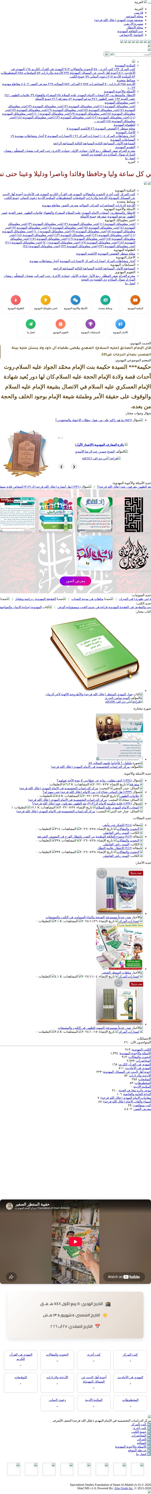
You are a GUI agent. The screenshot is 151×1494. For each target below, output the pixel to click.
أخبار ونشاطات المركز (117, 136)
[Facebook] (149, 42)
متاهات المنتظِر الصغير (116, 972)
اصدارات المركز (86, 136)
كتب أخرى (103, 69)
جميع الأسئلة (43, 98)
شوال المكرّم (116, 154)
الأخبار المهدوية (125, 132)
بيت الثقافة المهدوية (130, 31)
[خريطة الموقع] (121, 42)
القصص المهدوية (104, 128)
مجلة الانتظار (134, 27)
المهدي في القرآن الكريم (44, 69)
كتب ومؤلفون (142, 1105)
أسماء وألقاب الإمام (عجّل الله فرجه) (127, 1101)
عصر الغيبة (125, 98)
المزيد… (99, 121)
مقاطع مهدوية (51, 205)
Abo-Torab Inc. (124, 1488)
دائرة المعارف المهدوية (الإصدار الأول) (99, 444)
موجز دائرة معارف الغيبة (135, 1090)
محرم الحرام (126, 150)
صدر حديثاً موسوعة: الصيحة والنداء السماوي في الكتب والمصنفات (88, 917)
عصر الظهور (103, 98)
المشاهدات (82, 784)
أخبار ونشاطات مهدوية (27, 136)
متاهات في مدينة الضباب (135, 599)
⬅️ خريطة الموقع (139, 1450)
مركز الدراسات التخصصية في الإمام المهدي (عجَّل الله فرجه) (90, 766)
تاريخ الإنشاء (118, 784)
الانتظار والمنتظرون (120, 95)
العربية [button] (139, 2)
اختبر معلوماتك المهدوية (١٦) (86, 238)
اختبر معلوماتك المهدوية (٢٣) (79, 246)
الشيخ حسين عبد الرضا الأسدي (95, 451)
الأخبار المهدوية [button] (125, 257)
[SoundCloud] (129, 42)
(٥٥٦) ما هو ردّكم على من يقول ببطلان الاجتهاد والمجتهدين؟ (93, 420)
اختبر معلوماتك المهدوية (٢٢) (116, 246)
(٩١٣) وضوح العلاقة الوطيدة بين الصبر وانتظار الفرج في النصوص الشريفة (84, 836)
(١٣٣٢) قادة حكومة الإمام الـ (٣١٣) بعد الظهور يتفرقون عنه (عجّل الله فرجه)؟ (82, 803)
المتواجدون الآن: (140, 1042)
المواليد (56, 84)
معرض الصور (34, 84)
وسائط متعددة (126, 80)
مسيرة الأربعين (133, 23)
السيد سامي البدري (117, 698)
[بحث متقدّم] (112, 54)
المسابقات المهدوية (122, 139)
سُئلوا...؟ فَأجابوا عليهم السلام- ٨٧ (110, 763)
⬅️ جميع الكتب (141, 1431)
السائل (135, 788)
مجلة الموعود (134, 16)
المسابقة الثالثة (84, 143)
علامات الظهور (17, 95)
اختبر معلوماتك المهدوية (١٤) (34, 117)
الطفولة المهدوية (124, 124)
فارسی (138, 12)
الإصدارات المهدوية (58, 136)
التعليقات (56, 784)
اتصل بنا (130, 158)
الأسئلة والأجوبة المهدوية (119, 91)
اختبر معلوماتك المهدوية (120, 102)
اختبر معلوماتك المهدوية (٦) (65, 110)
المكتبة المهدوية (125, 65)
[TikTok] (125, 42)
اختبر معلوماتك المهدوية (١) (117, 106)
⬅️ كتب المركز (141, 1424)
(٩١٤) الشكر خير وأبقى (117, 825)
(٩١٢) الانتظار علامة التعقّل (114, 848)
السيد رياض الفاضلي (116, 832)
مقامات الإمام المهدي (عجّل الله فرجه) (126, 1097)
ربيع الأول (94, 150)
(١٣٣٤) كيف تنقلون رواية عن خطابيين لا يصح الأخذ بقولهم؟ (94, 780)
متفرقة (60, 98)
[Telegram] (145, 42)
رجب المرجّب (42, 150)
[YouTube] (133, 42)
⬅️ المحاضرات (141, 1435)
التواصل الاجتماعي (131, 35)
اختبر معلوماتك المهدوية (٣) (45, 106)
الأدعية (128, 84)
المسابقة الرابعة (63, 143)
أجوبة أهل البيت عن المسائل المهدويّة (91, 72)
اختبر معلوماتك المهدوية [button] (120, 220)
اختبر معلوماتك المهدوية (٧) (29, 110)
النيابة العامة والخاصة (137, 1094)
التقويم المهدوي (125, 147)
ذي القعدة (100, 154)
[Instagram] (137, 42)
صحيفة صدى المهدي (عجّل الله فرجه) (118, 20)
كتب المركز (124, 69)
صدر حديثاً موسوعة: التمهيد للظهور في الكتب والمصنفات (94, 1027)
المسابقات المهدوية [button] (122, 264)
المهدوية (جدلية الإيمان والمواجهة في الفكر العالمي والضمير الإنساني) (44, 607)
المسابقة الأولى (125, 143)
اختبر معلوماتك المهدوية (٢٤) (41, 246)
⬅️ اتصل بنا (143, 1454)
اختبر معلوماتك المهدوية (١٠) (52, 113)
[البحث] (107, 54)
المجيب (104, 788)
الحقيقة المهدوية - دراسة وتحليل (82, 599)
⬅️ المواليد (144, 1443)
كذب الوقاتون (38, 599)
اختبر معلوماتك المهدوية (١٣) (72, 117)
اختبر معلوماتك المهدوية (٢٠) (61, 242)
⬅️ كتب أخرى (142, 1428)
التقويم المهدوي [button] (125, 272)
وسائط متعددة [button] (126, 201)
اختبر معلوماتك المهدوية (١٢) (110, 117)
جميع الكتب (77, 76)
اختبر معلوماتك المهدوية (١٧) (48, 238)
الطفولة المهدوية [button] (124, 250)
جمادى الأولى (79, 150)
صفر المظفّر (109, 150)
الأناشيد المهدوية (78, 128)
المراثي (72, 84)
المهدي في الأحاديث (36, 194)
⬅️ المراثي (144, 1439)
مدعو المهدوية (79, 98)
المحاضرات (92, 84)
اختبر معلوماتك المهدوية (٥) (101, 110)
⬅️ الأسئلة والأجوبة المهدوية (133, 1446)
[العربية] (145, 183)
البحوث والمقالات (78, 69)
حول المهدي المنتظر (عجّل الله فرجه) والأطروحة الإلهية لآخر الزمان (89, 694)
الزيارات (112, 84)
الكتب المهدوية (141, 1049)
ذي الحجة (87, 154)
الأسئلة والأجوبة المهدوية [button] (119, 209)
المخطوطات (64, 198)
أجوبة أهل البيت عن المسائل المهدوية (127, 1071)
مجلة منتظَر (126, 128)
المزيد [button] (131, 162)
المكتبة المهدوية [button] (125, 190)
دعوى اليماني (96, 76)
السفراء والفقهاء (43, 95)
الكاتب (135, 832)
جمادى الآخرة (61, 150)
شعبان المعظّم (23, 150)
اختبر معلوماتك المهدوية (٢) (81, 106)
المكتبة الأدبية (119, 76)
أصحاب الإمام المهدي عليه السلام (81, 95)
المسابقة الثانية (104, 143)
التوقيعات (27, 72)
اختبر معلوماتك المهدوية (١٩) (99, 242)
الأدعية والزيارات (50, 72)
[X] (141, 42)
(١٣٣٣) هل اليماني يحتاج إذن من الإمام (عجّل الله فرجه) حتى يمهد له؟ (87, 792)
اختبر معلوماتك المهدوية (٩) (89, 113)
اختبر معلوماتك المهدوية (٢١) (23, 242)
